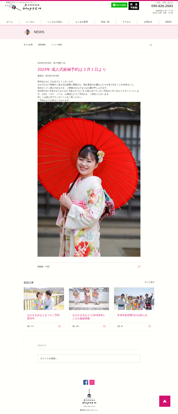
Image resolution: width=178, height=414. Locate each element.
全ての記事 (28, 45)
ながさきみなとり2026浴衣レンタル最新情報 (88, 317)
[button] (150, 45)
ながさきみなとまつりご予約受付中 (43, 317)
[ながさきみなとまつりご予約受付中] (44, 298)
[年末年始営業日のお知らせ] (134, 298)
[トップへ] (164, 401)
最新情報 (41, 45)
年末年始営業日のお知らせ (132, 315)
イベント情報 (56, 45)
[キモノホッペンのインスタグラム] (92, 382)
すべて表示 (149, 282)
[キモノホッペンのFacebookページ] (85, 382)
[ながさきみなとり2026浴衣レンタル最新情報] (89, 298)
